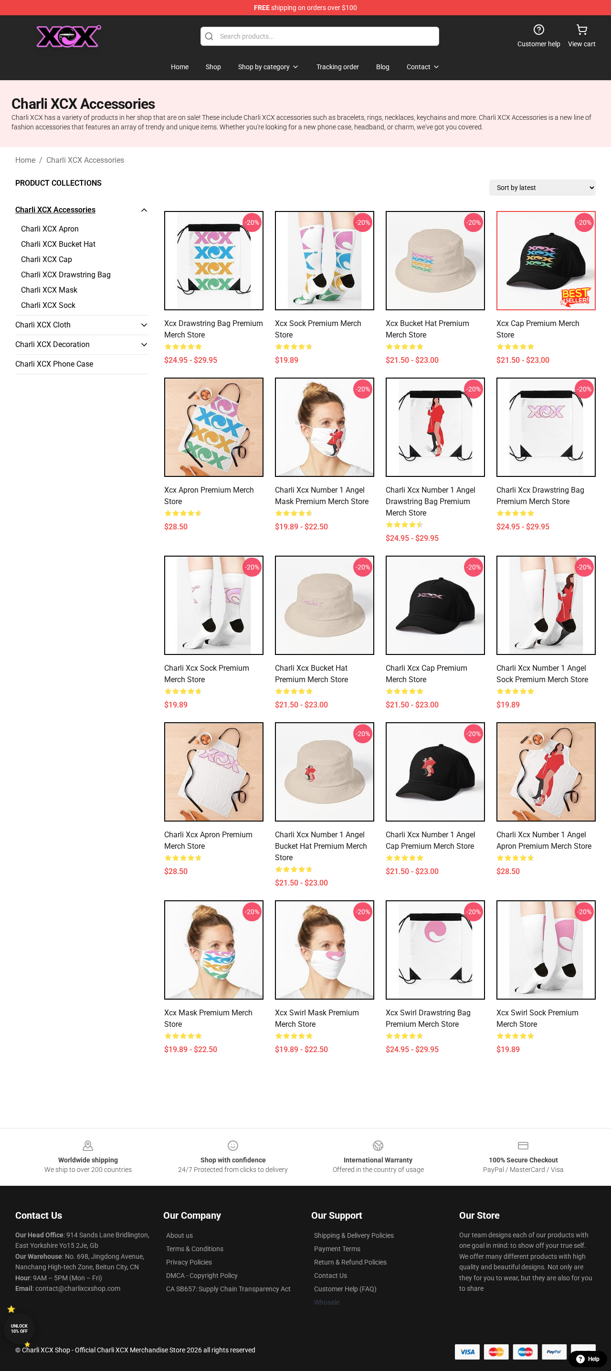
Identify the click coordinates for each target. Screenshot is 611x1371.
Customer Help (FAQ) (345, 1289)
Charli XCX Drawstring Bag (66, 274)
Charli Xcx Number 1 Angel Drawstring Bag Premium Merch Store (430, 501)
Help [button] (594, 1359)
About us (179, 1235)
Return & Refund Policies (350, 1262)
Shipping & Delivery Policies (354, 1235)
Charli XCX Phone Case (54, 364)
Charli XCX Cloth (43, 324)
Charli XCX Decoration (52, 344)
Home (25, 160)
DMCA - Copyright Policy (202, 1275)
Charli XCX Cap (46, 259)
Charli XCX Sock (48, 305)
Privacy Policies (189, 1262)
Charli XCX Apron (50, 228)
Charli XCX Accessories (85, 160)
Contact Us (330, 1275)
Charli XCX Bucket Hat (58, 244)
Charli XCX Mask (49, 290)
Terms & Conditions (194, 1249)
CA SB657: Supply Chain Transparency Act (228, 1289)
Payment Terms (337, 1249)
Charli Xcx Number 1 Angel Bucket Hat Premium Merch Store (321, 846)
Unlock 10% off (19, 1329)
